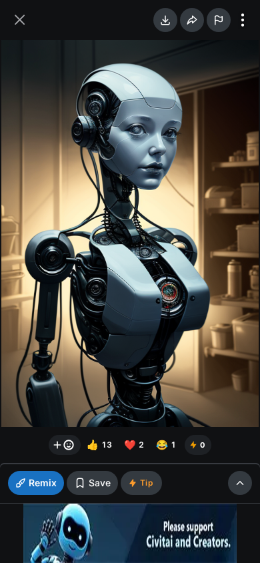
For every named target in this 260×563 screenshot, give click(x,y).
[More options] (242, 20)
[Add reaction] (65, 445)
